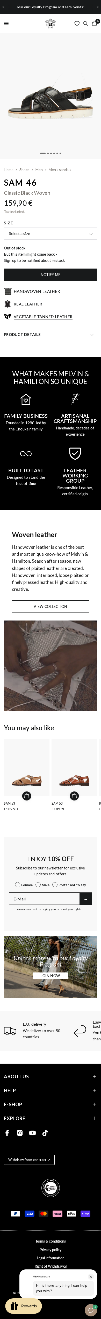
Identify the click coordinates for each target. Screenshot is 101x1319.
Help (10, 1090)
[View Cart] (93, 23)
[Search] (86, 23)
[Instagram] (20, 1133)
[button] (50, 975)
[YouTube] (32, 1133)
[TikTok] (45, 1133)
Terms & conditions (50, 1241)
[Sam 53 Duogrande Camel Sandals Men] (26, 767)
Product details (22, 334)
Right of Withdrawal (51, 1266)
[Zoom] (50, 96)
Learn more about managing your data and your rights (48, 908)
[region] (50, 7)
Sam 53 (9, 803)
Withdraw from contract (27, 1160)
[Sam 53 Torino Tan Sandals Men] (74, 767)
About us (16, 1076)
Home (8, 169)
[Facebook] (7, 1133)
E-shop (13, 1104)
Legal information (50, 1258)
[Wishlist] (77, 23)
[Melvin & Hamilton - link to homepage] (50, 23)
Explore (14, 1118)
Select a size (19, 233)
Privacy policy (50, 1249)
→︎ (86, 898)
